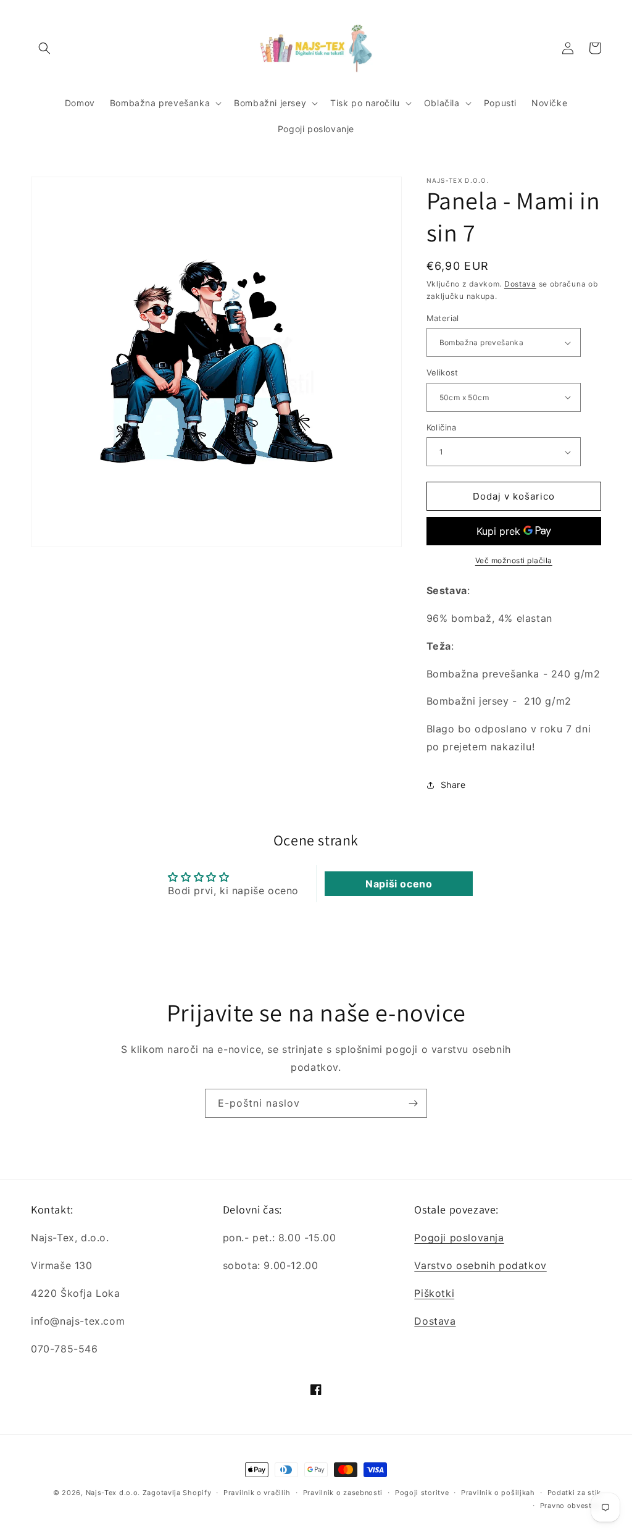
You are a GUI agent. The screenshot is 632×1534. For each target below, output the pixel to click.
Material (442, 318)
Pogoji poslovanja (459, 1237)
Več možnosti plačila (513, 560)
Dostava (520, 283)
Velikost (442, 372)
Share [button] (453, 784)
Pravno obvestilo (570, 1505)
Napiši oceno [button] (398, 884)
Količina (441, 427)
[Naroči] (412, 1103)
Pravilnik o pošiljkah (498, 1492)
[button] (44, 48)
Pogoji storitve (422, 1492)
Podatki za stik (574, 1492)
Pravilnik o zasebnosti (343, 1492)
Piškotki (434, 1293)
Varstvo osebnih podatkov (480, 1265)
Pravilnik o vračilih (257, 1492)
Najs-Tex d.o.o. (113, 1492)
